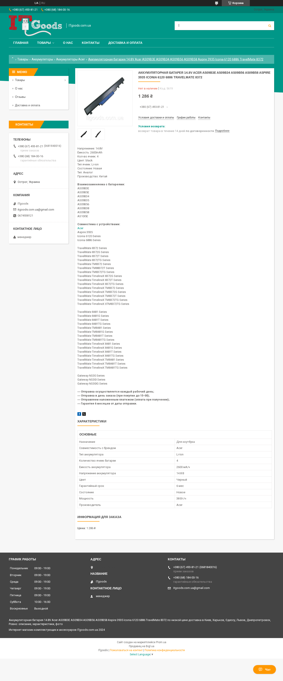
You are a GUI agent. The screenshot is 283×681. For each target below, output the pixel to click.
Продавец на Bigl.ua (141, 646)
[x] (84, 414)
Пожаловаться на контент (126, 650)
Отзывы (20, 97)
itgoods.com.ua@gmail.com (36, 209)
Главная (20, 42)
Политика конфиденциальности (165, 650)
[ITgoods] (35, 25)
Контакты (90, 42)
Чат (268, 669)
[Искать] (269, 25)
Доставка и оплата (125, 42)
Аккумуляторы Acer (70, 59)
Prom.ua (161, 642)
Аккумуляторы (42, 59)
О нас (68, 42)
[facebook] (79, 414)
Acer (80, 228)
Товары (44, 42)
